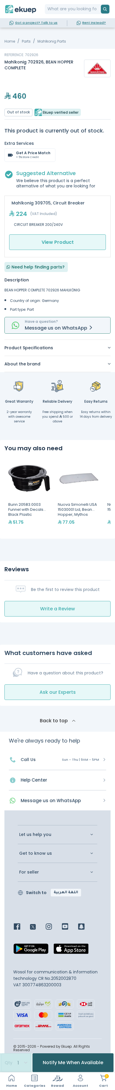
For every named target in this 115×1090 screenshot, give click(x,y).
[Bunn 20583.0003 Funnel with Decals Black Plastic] (29, 495)
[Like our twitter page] (37, 927)
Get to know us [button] (35, 853)
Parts (26, 41)
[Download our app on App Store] (71, 950)
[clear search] (98, 9)
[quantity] (16, 1062)
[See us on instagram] (53, 927)
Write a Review (57, 608)
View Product (58, 242)
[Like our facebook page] (21, 927)
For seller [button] (29, 872)
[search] (105, 9)
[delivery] (57, 386)
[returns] (96, 386)
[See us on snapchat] (86, 927)
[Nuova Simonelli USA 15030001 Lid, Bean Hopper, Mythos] (79, 495)
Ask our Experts (58, 692)
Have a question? (41, 321)
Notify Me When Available (73, 1062)
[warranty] (19, 386)
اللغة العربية (66, 893)
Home (9, 41)
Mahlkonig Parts (51, 41)
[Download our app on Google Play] (31, 950)
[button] (57, 348)
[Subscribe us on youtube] (69, 927)
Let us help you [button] (35, 834)
